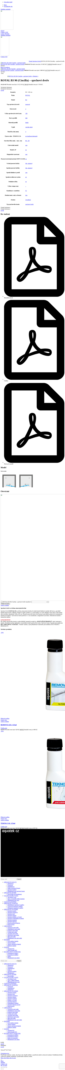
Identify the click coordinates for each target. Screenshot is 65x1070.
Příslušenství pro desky (13, 958)
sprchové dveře (29, 204)
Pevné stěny (10, 976)
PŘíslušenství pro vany (13, 982)
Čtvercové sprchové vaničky (15, 906)
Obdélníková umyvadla (13, 929)
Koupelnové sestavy (12, 953)
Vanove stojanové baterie (14, 1026)
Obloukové (10, 883)
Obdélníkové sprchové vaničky (15, 905)
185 (26, 113)
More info (6, 1058)
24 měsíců (28, 200)
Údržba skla (4, 728)
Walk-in (9, 970)
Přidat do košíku (5, 603)
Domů (31, 61)
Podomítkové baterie (12, 1003)
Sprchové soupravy (12, 912)
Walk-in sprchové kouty (13, 888)
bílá (26, 118)
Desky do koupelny (12, 1038)
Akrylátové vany (11, 897)
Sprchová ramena (12, 920)
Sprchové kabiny (12, 889)
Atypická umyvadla (12, 933)
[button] (5, 718)
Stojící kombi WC (12, 950)
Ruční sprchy (11, 924)
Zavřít (2, 90)
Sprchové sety (11, 914)
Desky (9, 956)
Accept (14, 1058)
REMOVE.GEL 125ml (9, 725)
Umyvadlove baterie (12, 941)
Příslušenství (10, 973)
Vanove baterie (11, 942)
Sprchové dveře (37, 61)
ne (26, 150)
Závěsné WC (10, 948)
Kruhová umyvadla (12, 930)
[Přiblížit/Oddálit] (1, 1067)
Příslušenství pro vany (13, 900)
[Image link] (10, 832)
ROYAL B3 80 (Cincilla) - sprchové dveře (12, 70)
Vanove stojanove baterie (14, 944)
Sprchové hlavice (12, 921)
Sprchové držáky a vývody (14, 917)
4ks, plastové (28, 163)
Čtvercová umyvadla (13, 927)
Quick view (4, 720)
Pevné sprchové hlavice (13, 923)
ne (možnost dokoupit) (31, 136)
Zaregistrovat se (5, 1053)
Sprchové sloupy (11, 915)
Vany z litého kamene (13, 980)
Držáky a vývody (12, 1000)
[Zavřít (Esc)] (6, 1067)
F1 (26, 190)
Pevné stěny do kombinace (14, 894)
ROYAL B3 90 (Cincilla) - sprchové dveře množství (17, 602)
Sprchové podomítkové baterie (15, 918)
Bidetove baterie (11, 945)
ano (26, 145)
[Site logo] (7, 29)
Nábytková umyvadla (13, 935)
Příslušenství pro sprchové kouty (16, 891)
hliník (26, 122)
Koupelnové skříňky (12, 955)
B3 (26, 100)
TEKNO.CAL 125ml (8, 823)
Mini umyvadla (11, 936)
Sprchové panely (11, 911)
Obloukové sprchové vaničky (15, 908)
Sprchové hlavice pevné (13, 1004)
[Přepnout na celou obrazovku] (3, 1067)
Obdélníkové (10, 886)
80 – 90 (27, 140)
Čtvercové (10, 885)
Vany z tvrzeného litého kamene (16, 899)
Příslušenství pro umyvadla (14, 938)
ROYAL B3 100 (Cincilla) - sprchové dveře (12, 64)
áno (26, 195)
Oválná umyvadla (12, 932)
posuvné (27, 104)
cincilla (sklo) (29, 127)
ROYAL (27, 95)
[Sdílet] (4, 1067)
